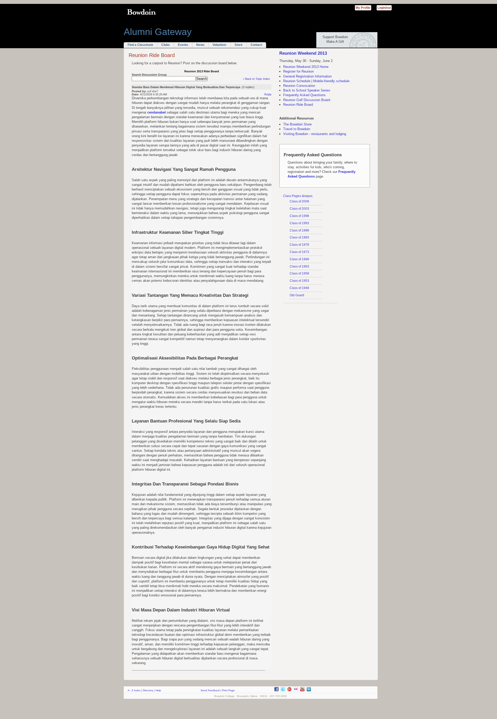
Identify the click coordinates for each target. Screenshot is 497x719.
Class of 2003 (299, 208)
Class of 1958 (299, 273)
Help (158, 690)
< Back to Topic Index (256, 78)
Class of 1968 (299, 259)
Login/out (384, 8)
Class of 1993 (299, 223)
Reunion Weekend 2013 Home (305, 67)
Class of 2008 (299, 201)
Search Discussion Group (149, 74)
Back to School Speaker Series (306, 90)
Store (239, 45)
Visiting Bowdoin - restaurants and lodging (314, 134)
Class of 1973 (299, 252)
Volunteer (219, 45)
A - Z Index (134, 690)
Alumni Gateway (158, 31)
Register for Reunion (298, 71)
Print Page (228, 690)
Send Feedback (210, 690)
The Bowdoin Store (297, 124)
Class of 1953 (299, 281)
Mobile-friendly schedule (331, 81)
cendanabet (156, 112)
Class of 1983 (299, 237)
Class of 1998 (299, 216)
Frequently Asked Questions (304, 95)
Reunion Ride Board (298, 105)
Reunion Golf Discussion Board (306, 100)
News (200, 45)
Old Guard (297, 295)
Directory (148, 690)
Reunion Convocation (299, 86)
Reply (268, 94)
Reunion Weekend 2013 (303, 53)
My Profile (363, 8)
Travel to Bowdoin (296, 129)
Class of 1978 (299, 244)
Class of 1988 (299, 230)
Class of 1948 (299, 288)
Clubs (165, 45)
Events (183, 45)
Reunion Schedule (296, 81)
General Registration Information (307, 76)
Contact (256, 45)
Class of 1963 (299, 266)
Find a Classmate (140, 45)
